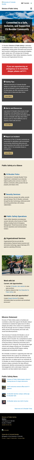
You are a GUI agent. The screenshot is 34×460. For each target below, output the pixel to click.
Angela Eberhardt (13, 298)
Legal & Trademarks (12, 438)
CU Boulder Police (12, 174)
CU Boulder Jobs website (18, 286)
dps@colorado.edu (7, 425)
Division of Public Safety (10, 9)
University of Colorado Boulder (10, 434)
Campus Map (21, 438)
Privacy (4, 438)
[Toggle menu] (31, 9)
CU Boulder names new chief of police (17, 401)
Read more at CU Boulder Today (23, 408)
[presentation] (4, 380)
